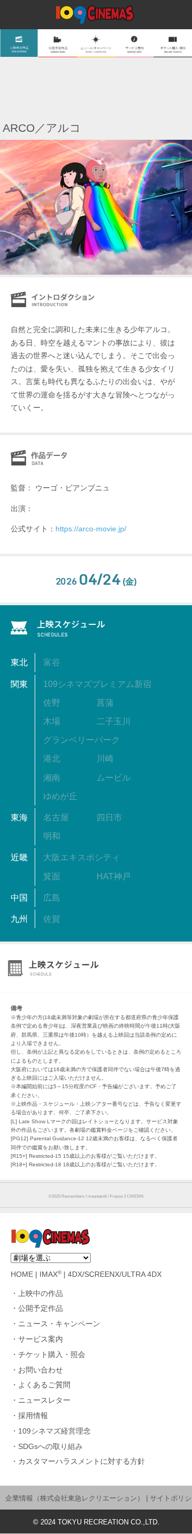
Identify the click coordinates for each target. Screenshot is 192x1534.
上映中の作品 (40, 1294)
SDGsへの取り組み (50, 1447)
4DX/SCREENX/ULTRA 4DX (115, 1274)
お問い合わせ (40, 1370)
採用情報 (33, 1416)
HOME (22, 1274)
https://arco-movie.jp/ (90, 528)
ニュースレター (44, 1400)
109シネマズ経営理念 (54, 1431)
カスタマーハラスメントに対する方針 (81, 1461)
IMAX (50, 1274)
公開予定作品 (40, 1308)
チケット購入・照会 (51, 1355)
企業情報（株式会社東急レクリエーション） (74, 1498)
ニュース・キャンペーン (59, 1324)
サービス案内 (40, 1339)
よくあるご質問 (44, 1385)
